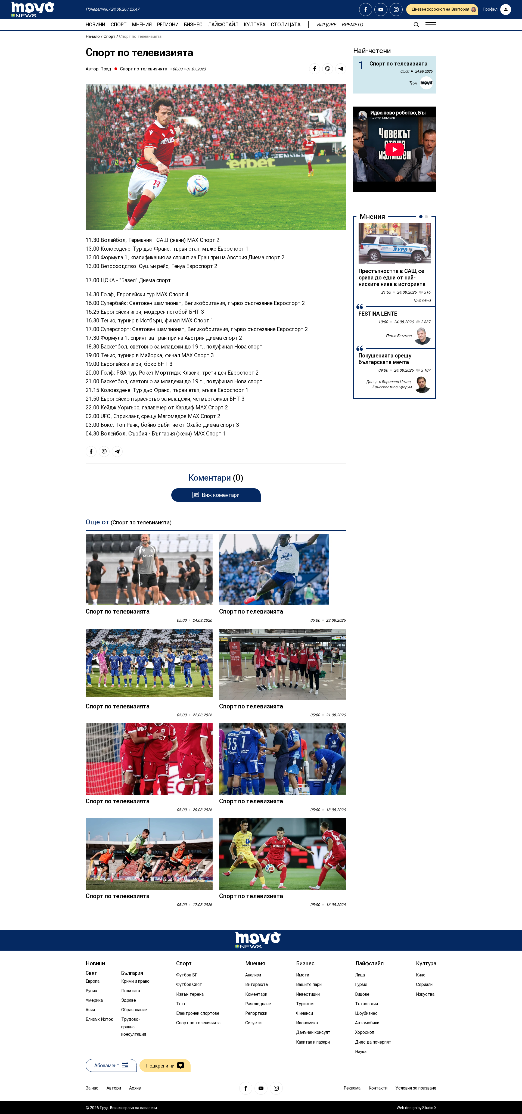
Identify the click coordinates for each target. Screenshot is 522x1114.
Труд (106, 68)
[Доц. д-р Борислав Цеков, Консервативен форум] (422, 384)
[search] (416, 24)
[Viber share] (327, 68)
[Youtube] (380, 9)
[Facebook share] (314, 68)
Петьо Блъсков (399, 336)
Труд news (422, 300)
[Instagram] (396, 9)
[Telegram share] (340, 68)
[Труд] (258, 940)
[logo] (32, 9)
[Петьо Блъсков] (422, 336)
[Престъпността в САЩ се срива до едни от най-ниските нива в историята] (395, 243)
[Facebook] (365, 9)
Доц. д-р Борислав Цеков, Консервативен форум (389, 384)
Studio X (429, 1108)
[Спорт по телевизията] (149, 569)
